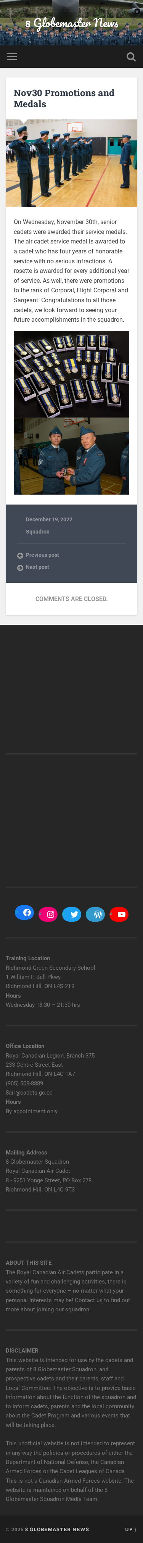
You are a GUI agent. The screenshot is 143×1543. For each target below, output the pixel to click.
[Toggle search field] (131, 56)
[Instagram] (51, 914)
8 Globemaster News (71, 22)
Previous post (42, 555)
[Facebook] (27, 912)
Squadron (38, 532)
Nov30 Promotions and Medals (64, 98)
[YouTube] (122, 914)
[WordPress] (98, 914)
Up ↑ (131, 1529)
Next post (37, 567)
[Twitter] (74, 914)
